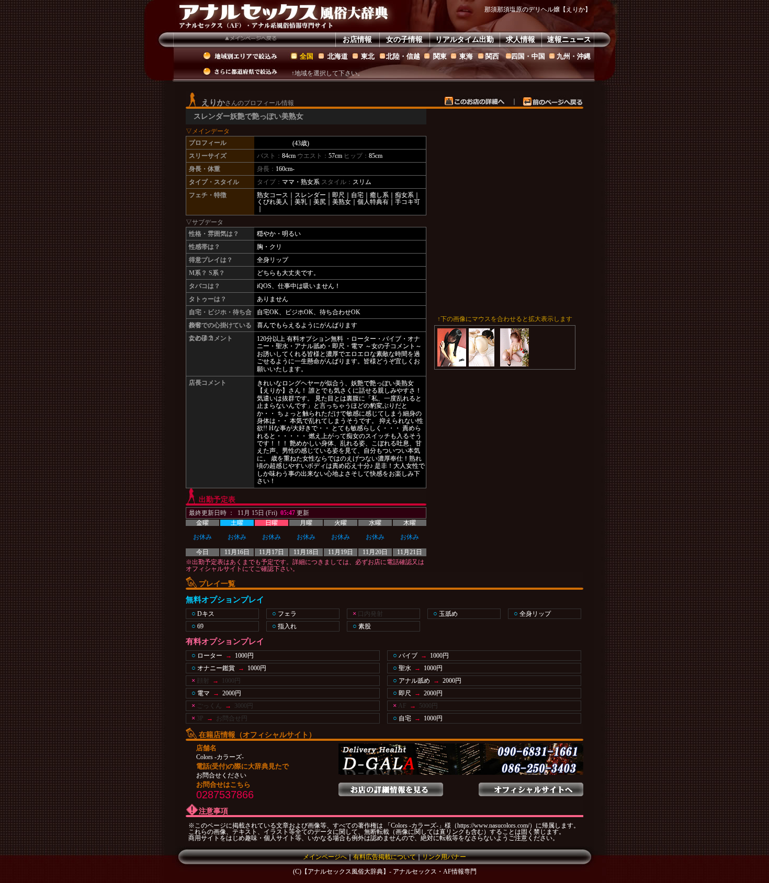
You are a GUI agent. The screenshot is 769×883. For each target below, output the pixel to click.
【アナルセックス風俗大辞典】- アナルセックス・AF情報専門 (389, 871)
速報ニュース (569, 39)
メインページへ (325, 857)
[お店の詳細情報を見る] (390, 786)
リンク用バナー (444, 857)
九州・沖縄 (574, 56)
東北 (368, 56)
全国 (306, 56)
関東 (440, 56)
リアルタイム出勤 (464, 39)
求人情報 (520, 39)
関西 (492, 56)
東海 (466, 56)
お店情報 (357, 39)
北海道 (337, 56)
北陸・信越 (403, 56)
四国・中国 (528, 56)
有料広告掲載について (384, 857)
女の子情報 (404, 39)
